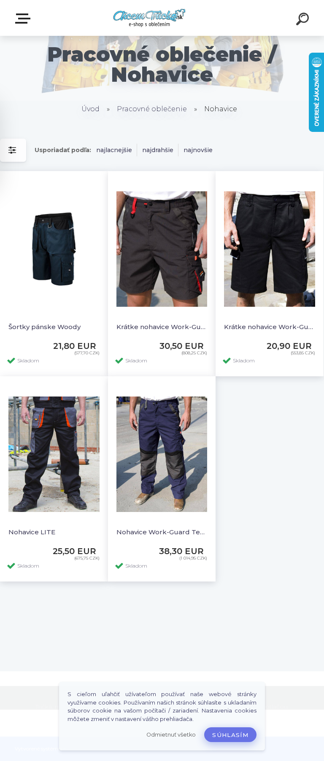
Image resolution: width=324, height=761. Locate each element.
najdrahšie (157, 150)
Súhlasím (230, 735)
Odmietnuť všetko (171, 735)
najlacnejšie (114, 150)
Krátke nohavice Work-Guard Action (269, 327)
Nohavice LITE (31, 532)
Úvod (90, 109)
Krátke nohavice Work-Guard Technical (162, 327)
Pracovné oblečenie (152, 109)
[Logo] (149, 18)
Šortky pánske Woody (44, 327)
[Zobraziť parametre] (13, 150)
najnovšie (198, 150)
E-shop (24, 18)
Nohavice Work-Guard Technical (162, 532)
